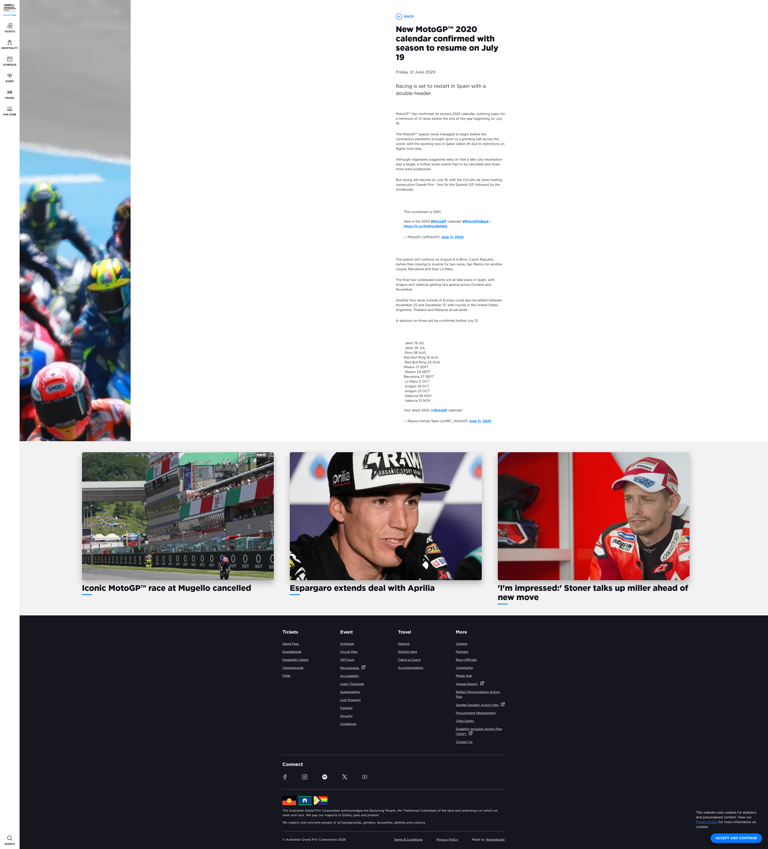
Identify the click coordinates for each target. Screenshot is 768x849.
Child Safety (465, 721)
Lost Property (350, 700)
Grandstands (291, 651)
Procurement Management (476, 713)
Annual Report (467, 684)
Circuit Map (348, 651)
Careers (461, 643)
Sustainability (350, 692)
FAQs (286, 675)
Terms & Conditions (408, 839)
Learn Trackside (352, 684)
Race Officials (466, 659)
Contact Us (464, 742)
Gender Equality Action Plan (477, 705)
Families (346, 708)
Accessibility (349, 676)
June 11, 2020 (452, 237)
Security (346, 716)
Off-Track (347, 659)
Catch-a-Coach (409, 659)
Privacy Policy (707, 822)
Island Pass (290, 643)
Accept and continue (736, 838)
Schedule (347, 643)
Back (409, 16)
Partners (462, 651)
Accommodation (410, 667)
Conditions (348, 724)
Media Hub (464, 675)
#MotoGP (438, 221)
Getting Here (407, 651)
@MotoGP (439, 410)
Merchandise (350, 668)
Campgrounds (292, 667)
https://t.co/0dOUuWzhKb (425, 226)
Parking (403, 643)
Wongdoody (495, 839)
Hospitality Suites (295, 659)
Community (464, 667)
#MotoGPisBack (476, 221)
